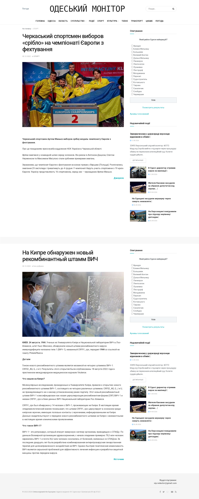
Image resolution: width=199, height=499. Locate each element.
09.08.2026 (153, 192)
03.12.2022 (26, 56)
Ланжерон (138, 61)
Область (63, 21)
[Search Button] (174, 9)
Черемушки (138, 94)
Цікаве (149, 21)
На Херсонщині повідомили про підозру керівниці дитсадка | (162, 214)
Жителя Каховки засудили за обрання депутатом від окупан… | (161, 186)
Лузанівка (137, 67)
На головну (26, 29)
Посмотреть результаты (153, 107)
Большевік (138, 52)
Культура (112, 21)
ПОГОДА (159, 21)
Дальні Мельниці (141, 58)
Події (91, 21)
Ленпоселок (138, 64)
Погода (25, 9)
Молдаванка (139, 73)
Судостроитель (140, 79)
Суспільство (77, 21)
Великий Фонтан (140, 55)
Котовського (139, 82)
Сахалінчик (138, 88)
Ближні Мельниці (141, 49)
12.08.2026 (135, 140)
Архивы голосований (139, 114)
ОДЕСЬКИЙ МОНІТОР (87, 9)
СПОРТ (100, 21)
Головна (40, 21)
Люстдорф (138, 70)
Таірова (136, 85)
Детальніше (138, 160)
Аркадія (137, 46)
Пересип (137, 76)
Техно (125, 21)
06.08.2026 (137, 205)
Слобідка (137, 91)
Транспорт (137, 21)
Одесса (52, 21)
